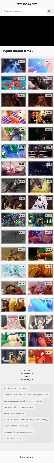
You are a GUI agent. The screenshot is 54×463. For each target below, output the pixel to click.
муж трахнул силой (12, 438)
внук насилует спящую (38, 394)
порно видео (27, 373)
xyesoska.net (27, 4)
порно (27, 370)
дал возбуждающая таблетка (17, 401)
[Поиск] (49, 11)
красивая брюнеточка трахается (18, 432)
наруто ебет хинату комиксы (16, 425)
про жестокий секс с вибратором (18, 407)
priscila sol (38, 401)
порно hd (27, 376)
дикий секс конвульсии (14, 413)
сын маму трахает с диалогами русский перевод (25, 419)
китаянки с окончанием (14, 394)
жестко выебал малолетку (15, 388)
